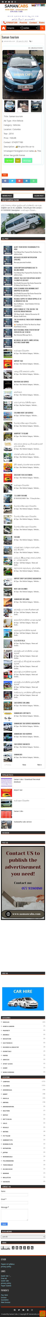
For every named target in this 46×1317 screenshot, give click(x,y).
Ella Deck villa (19, 640)
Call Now (9, 161)
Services (6, 1060)
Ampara (5, 1102)
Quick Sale (5, 1281)
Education (7, 1039)
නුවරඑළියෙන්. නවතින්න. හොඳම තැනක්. (26, 652)
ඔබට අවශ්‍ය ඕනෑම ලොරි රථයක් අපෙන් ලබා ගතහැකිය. (28, 444)
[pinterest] (12, 2)
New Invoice (5, 1302)
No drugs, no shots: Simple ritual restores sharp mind (26, 341)
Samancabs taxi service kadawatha (27, 723)
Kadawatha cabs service (23, 822)
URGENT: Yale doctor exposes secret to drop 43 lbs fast (27, 279)
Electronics (7, 1043)
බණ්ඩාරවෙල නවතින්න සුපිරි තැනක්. (27, 692)
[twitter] (6, 2)
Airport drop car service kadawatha (27, 578)
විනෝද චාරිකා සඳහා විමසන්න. (25, 423)
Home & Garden (8, 1026)
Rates (42, 23)
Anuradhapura (8, 1107)
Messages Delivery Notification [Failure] (25, 258)
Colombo (6, 1086)
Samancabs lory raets (22, 713)
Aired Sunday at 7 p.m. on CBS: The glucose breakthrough (26, 310)
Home (24, 765)
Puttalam (6, 1136)
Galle (5, 1123)
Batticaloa (7, 1119)
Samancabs (18, 754)
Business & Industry (11, 1047)
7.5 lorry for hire (20, 495)
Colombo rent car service (23, 412)
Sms (17, 161)
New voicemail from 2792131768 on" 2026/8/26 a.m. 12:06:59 (26, 330)
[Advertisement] (23, 946)
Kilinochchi (8, 1169)
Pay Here (4, 1295)
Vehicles (6, 1022)
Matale (5, 1115)
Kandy (5, 1094)
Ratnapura (7, 1148)
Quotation (5, 1300)
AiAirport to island (21, 433)
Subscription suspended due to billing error (25, 268)
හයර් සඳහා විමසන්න (21, 350)
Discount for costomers (23, 474)
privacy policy (6, 1283)
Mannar (6, 1173)
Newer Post (7, 196)
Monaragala (7, 1157)
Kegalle (6, 1127)
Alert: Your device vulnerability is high (26, 248)
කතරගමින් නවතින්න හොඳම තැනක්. (27, 619)
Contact (33, 23)
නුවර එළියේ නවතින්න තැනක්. (25, 671)
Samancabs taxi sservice (23, 733)
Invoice (3, 1298)
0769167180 (11, 23)
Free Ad (4, 1278)
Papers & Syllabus (7, 1264)
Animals (6, 1035)
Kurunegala (7, 1090)
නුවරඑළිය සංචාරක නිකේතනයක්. (26, 609)
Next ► (40, 765)
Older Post (39, 196)
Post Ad (23, 23)
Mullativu (7, 1177)
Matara (5, 1132)
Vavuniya (6, 1182)
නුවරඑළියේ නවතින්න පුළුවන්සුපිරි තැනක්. (26, 683)
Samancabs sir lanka (21, 599)
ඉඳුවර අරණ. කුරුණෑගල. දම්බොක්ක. (27, 568)
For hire (17, 537)
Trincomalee (8, 1165)
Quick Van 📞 (6, 1276)
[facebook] (2, 2)
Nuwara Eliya (8, 1144)
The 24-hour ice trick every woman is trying (27, 320)
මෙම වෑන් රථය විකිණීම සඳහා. (25, 402)
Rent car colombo (20, 588)
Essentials (7, 1051)
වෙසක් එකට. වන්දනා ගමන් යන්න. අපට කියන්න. (27, 548)
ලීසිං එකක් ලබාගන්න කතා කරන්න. (27, 464)
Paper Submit (6, 1286)
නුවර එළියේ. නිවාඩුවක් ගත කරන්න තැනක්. (27, 662)
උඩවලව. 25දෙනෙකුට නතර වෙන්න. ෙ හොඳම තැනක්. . (27, 558)
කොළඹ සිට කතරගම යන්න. (24, 371)
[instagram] (15, 2)
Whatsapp (27, 161)
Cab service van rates (22, 744)
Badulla (6, 1098)
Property (6, 1030)
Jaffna (5, 1152)
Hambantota (8, 1140)
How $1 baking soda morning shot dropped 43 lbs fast (26, 289)
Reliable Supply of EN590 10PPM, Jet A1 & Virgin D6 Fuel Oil (27, 299)
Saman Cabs (10, 106)
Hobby (5, 1068)
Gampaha (6, 1081)
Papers (5, 1055)
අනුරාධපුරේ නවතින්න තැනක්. (25, 630)
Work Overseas (8, 1072)
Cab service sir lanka (22, 702)
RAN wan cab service (21, 381)
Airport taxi (18, 361)
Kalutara (6, 1111)
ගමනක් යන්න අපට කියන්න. (24, 454)
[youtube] (9, 2)
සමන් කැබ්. (18, 392)
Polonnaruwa (8, 1161)
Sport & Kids (8, 1064)
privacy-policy (6, 1267)
